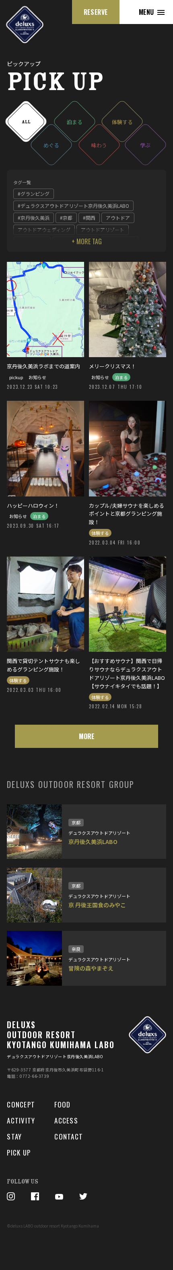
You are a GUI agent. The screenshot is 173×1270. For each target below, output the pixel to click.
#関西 (89, 217)
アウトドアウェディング (44, 229)
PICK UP (19, 1152)
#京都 (66, 217)
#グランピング (33, 193)
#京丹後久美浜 (33, 217)
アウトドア (118, 217)
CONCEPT (21, 1104)
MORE (87, 736)
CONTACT (68, 1136)
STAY (14, 1136)
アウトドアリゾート (102, 229)
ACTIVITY (21, 1120)
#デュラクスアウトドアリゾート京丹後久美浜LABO (73, 205)
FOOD (62, 1104)
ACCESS (66, 1120)
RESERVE (96, 12)
